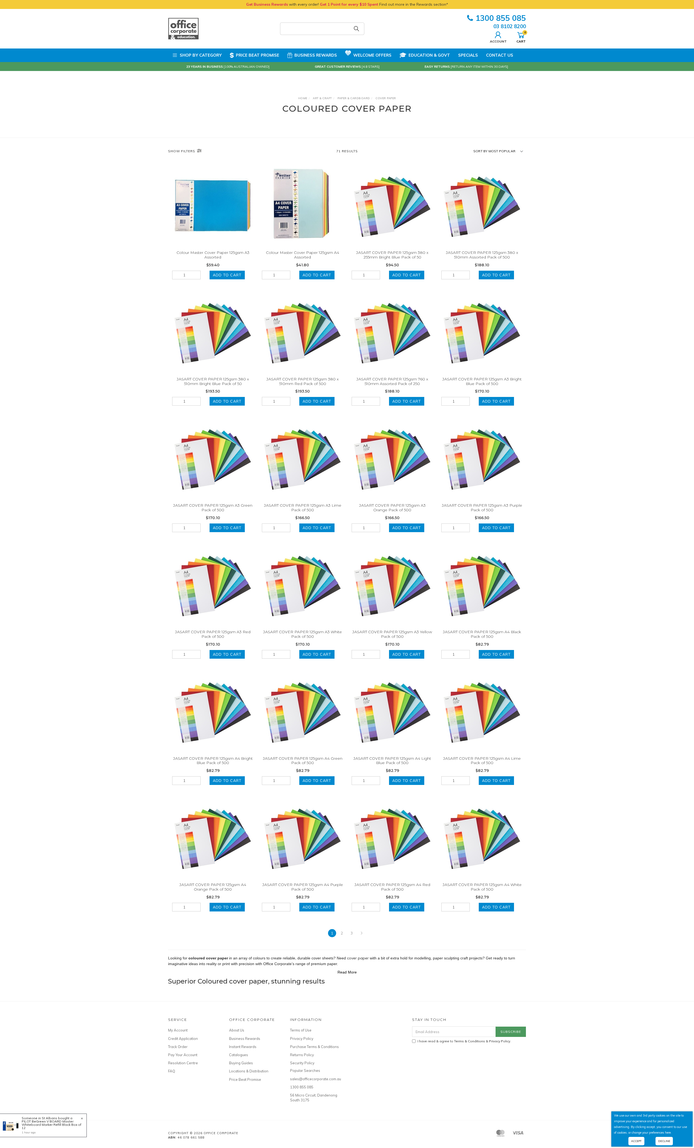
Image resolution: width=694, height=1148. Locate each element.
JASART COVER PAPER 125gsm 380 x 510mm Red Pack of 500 (302, 381)
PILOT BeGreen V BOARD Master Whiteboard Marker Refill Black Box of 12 (51, 1124)
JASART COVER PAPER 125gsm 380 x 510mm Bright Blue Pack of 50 (213, 381)
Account (498, 41)
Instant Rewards (242, 1046)
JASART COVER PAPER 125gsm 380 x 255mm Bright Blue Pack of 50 (392, 255)
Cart (521, 37)
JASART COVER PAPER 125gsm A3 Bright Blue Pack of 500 (482, 381)
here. (668, 1132)
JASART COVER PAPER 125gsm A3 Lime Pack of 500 (302, 507)
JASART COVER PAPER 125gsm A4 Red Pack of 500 (392, 887)
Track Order (178, 1046)
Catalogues (238, 1055)
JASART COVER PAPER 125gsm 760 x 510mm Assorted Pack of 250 (392, 381)
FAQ (171, 1071)
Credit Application (183, 1038)
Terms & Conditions (469, 1041)
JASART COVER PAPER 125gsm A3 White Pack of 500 (302, 634)
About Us (236, 1030)
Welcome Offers (372, 55)
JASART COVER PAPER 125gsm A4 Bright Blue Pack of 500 (213, 760)
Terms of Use (300, 1030)
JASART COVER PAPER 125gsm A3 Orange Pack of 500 (392, 507)
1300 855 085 (500, 18)
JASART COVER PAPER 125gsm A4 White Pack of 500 (482, 887)
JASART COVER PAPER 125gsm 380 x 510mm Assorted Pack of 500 (482, 255)
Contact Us (499, 55)
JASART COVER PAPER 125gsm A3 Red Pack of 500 (212, 634)
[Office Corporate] (183, 28)
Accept (636, 1141)
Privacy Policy (301, 1038)
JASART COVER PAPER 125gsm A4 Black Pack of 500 (482, 634)
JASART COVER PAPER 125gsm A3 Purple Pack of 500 (482, 507)
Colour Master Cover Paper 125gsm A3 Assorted (212, 255)
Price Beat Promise (257, 55)
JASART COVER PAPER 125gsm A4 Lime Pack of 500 (482, 760)
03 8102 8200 (509, 26)
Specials (468, 55)
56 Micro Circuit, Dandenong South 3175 (313, 1097)
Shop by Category (201, 55)
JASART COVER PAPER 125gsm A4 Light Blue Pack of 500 (392, 760)
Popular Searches (305, 1070)
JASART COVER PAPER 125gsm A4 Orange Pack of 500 (212, 887)
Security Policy (302, 1063)
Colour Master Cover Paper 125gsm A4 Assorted (302, 255)
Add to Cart (227, 275)
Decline (664, 1141)
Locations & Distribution (248, 1071)
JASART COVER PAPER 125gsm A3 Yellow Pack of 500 (392, 634)
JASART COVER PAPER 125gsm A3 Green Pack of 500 (212, 507)
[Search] (356, 28)
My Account (178, 1030)
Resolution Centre (183, 1063)
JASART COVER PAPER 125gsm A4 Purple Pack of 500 (302, 887)
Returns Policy (302, 1055)
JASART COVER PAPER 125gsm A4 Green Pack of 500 (302, 760)
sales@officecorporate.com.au (314, 1079)
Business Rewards (315, 55)
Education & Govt (429, 55)
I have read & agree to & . (464, 1041)
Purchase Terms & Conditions (314, 1046)
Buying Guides (241, 1063)
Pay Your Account (182, 1055)
